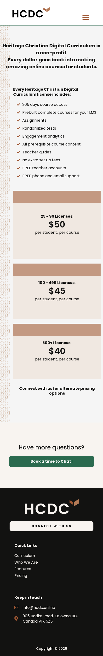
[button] (85, 17)
